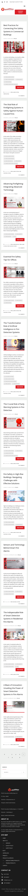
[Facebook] (5, 2)
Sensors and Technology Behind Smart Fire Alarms (14, 547)
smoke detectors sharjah (11, 84)
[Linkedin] (2, 2)
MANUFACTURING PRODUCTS (12, 860)
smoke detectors (9, 666)
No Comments (21, 95)
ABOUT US (5, 840)
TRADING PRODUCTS (10, 863)
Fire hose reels (9, 161)
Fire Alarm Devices (15, 244)
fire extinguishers (9, 79)
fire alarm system (9, 156)
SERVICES (8, 843)
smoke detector (9, 453)
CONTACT (5, 865)
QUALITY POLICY (9, 845)
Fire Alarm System (15, 92)
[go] (24, 772)
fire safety (19, 79)
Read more (20, 87)
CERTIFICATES (6, 853)
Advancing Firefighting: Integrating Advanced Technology (13, 186)
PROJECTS (5, 855)
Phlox (15, 38)
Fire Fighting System (11, 246)
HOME (4, 838)
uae (15, 236)
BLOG (4, 850)
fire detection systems (10, 381)
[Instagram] (7, 2)
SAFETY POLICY (9, 848)
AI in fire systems (9, 376)
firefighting (8, 81)
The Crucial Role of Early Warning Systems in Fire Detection (14, 407)
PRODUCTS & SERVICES (8, 858)
